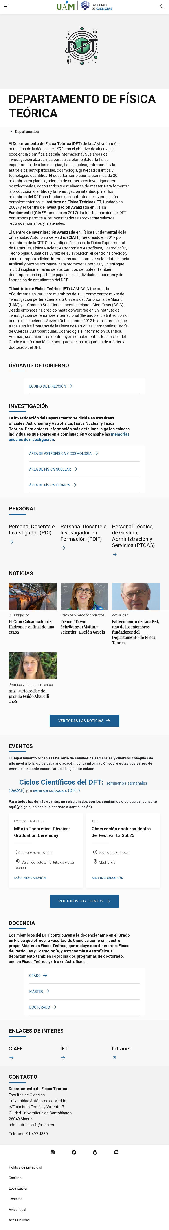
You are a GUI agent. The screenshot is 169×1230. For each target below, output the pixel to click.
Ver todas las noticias (80, 721)
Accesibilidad (19, 1220)
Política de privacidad (25, 1167)
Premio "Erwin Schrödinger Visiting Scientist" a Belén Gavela (85, 612)
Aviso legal (17, 1210)
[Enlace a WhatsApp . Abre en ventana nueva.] (52, 1152)
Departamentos (27, 132)
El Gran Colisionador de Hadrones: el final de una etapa (33, 612)
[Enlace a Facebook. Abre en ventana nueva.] (74, 1152)
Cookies (15, 1178)
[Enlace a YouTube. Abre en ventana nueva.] (116, 1152)
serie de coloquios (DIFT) (56, 790)
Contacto (15, 1199)
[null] (162, 7)
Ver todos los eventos (81, 901)
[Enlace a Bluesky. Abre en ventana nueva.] (95, 1152)
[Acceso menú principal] (6, 7)
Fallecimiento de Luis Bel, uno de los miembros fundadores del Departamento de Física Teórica (136, 617)
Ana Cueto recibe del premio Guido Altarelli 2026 (33, 681)
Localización (18, 1188)
